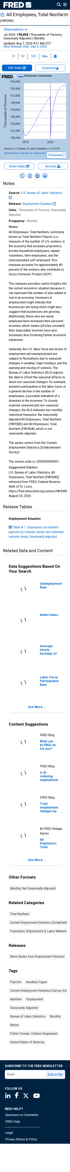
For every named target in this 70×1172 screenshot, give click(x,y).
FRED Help (12, 1121)
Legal (9, 1133)
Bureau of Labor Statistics (28, 1016)
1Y (13, 56)
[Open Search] (59, 5)
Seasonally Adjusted (24, 1008)
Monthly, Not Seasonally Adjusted (33, 888)
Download (49, 68)
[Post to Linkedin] (45, 175)
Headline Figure (36, 982)
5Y (23, 56)
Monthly (55, 1016)
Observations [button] (14, 29)
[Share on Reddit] (37, 175)
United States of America (27, 1042)
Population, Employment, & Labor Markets (38, 931)
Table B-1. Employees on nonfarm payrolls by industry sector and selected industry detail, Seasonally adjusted (36, 531)
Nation (14, 1025)
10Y (33, 56)
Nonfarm (16, 999)
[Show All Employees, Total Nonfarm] (38, 76)
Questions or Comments (21, 1115)
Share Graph (17, 166)
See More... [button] (36, 707)
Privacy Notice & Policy (21, 1139)
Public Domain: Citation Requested (33, 1033)
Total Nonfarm (19, 914)
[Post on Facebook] (29, 175)
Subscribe (55, 1074)
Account (50, 166)
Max (45, 56)
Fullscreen (55, 155)
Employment (34, 999)
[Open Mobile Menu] (65, 5)
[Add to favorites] (2, 14)
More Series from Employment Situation (37, 956)
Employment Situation (37, 204)
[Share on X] (22, 175)
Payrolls (15, 982)
